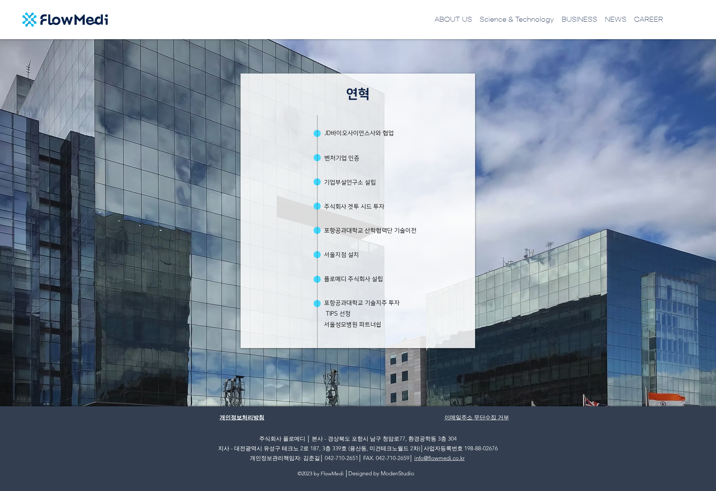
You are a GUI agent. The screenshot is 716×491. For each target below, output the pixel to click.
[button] (453, 19)
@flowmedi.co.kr (444, 458)
